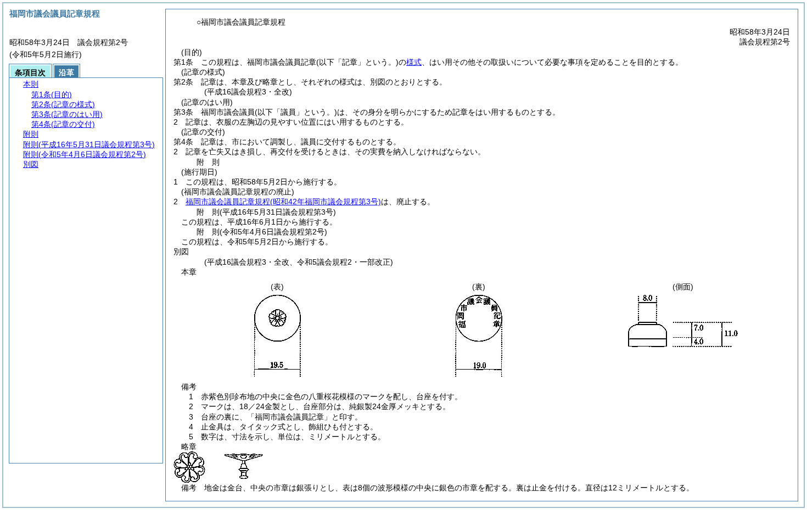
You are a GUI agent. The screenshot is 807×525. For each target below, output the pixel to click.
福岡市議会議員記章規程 (283, 201)
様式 (414, 62)
